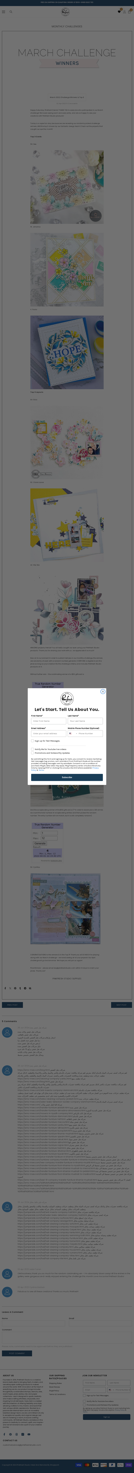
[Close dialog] (103, 691)
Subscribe (67, 777)
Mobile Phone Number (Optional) (83, 728)
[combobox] (72, 733)
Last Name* (73, 715)
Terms (41, 770)
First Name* (37, 715)
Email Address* (38, 728)
